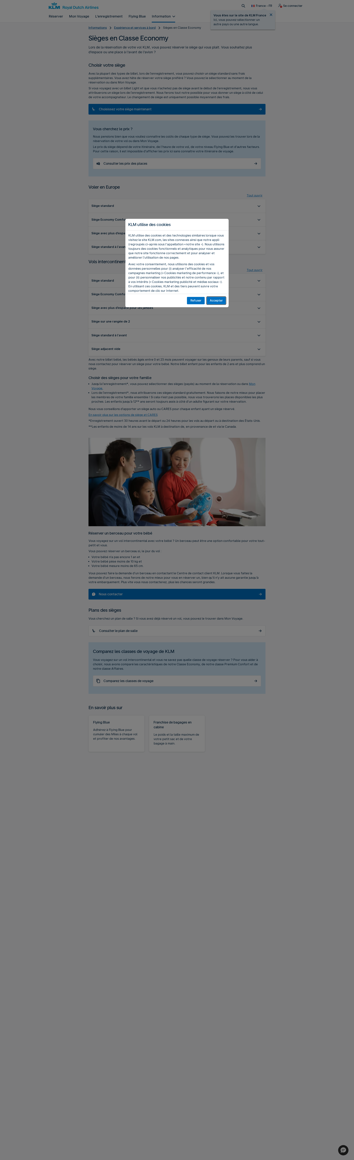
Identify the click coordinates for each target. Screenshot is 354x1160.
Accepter (216, 300)
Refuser (195, 300)
